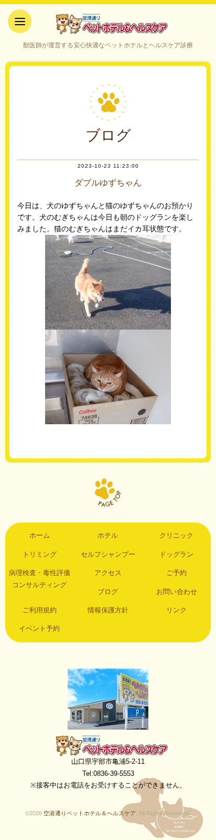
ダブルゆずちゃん (108, 182)
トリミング (40, 554)
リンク (176, 610)
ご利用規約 (40, 610)
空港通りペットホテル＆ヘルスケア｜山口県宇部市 (108, 23)
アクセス (108, 573)
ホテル (108, 535)
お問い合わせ (176, 592)
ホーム (39, 535)
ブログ (108, 592)
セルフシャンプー (108, 554)
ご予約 (176, 573)
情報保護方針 (108, 610)
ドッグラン (176, 554)
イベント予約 (39, 628)
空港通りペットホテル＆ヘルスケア (108, 745)
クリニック (176, 535)
